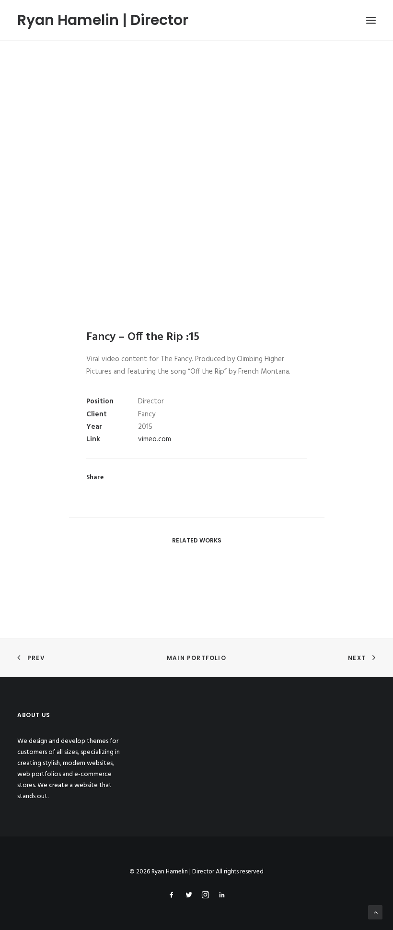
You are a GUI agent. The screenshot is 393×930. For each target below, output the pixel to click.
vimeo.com (154, 439)
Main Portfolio (196, 658)
